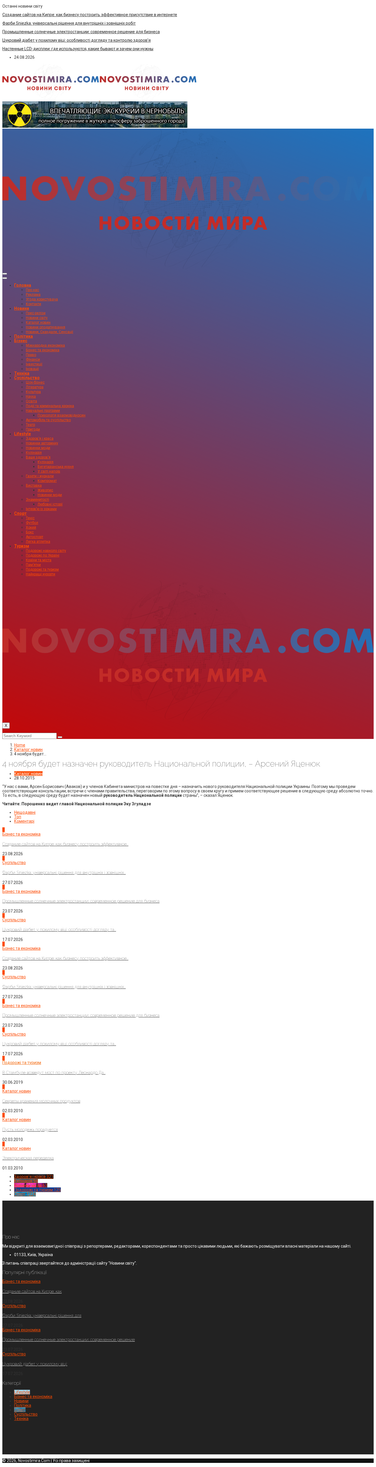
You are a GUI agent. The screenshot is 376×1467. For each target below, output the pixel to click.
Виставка (34, 485)
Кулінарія (34, 453)
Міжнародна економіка (45, 345)
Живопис (45, 490)
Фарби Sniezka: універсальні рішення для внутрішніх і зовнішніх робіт (69, 23)
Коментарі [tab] (24, 821)
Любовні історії (50, 504)
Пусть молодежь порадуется (30, 1129)
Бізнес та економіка (42, 350)
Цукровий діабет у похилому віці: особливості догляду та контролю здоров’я (76, 40)
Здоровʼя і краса (39, 438)
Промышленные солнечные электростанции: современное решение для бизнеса (81, 31)
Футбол (32, 523)
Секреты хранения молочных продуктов (41, 1101)
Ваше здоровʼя (38, 457)
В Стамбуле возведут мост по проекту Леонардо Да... (53, 1072)
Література (34, 387)
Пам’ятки (33, 565)
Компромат (47, 481)
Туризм (21, 546)
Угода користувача (42, 299)
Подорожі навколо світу (46, 551)
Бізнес (20, 340)
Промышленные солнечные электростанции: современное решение (68, 1339)
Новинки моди (38, 448)
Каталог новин (38, 322)
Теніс (30, 518)
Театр (30, 425)
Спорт (20, 513)
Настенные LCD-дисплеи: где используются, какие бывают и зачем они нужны (77, 48)
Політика (23, 336)
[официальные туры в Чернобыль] (94, 126)
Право (31, 355)
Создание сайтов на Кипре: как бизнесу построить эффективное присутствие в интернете (89, 14)
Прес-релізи (36, 313)
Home (19, 745)
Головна (22, 285)
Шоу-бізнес (35, 382)
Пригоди (33, 429)
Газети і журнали (40, 476)
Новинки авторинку (42, 443)
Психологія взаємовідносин (61, 415)
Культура (33, 392)
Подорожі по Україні (42, 555)
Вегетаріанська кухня (56, 467)
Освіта (31, 401)
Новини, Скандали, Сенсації (49, 332)
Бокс (30, 532)
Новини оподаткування (45, 327)
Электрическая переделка (28, 1158)
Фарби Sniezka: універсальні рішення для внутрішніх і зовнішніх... (64, 872)
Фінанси (33, 359)
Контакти (33, 304)
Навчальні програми (43, 411)
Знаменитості (37, 500)
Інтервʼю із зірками (41, 509)
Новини (21, 308)
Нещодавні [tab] (25, 812)
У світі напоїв (49, 471)
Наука (31, 396)
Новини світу (37, 318)
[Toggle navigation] (4, 274)
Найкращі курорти (40, 574)
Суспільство (27, 377)
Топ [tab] (17, 816)
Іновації (32, 369)
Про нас (32, 290)
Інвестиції (34, 364)
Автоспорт (34, 537)
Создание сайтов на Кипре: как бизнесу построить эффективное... (65, 844)
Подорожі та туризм (42, 569)
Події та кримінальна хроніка (50, 406)
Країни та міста (38, 560)
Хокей (31, 527)
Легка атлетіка (38, 542)
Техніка (21, 373)
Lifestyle (22, 433)
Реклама (33, 295)
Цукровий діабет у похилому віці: (34, 1364)
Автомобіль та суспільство (48, 420)
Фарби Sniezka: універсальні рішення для (41, 1315)
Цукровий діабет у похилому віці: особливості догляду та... (59, 929)
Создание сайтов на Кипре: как (32, 1291)
